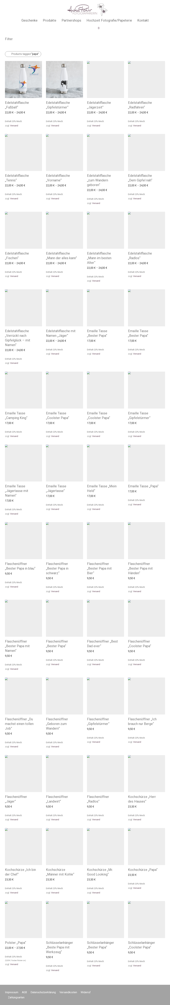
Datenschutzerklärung (43, 992)
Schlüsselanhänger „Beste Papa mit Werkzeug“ (59, 947)
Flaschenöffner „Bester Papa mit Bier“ (99, 568)
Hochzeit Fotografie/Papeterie (109, 20)
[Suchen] (72, 29)
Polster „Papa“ (15, 943)
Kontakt (143, 20)
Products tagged (25, 54)
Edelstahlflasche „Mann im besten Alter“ (99, 258)
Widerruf (86, 992)
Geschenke (29, 20)
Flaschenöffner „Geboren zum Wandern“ (57, 723)
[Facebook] (158, 992)
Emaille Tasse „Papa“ (143, 486)
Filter (9, 39)
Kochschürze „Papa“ (143, 870)
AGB (24, 992)
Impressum (11, 992)
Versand (14, 125)
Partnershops (71, 20)
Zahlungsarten (16, 997)
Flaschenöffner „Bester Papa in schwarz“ (57, 568)
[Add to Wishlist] (40, 101)
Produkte (49, 20)
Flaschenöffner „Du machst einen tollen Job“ (19, 723)
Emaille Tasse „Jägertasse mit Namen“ (16, 490)
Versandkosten (68, 992)
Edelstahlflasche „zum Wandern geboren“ (99, 180)
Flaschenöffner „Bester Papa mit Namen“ (17, 646)
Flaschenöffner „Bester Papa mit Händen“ (140, 568)
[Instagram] (164, 992)
